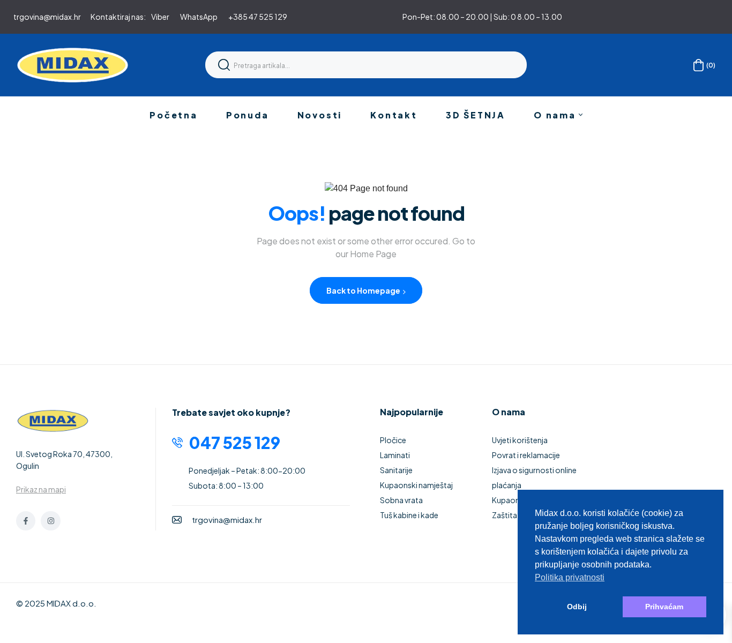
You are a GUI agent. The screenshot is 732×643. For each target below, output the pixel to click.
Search (224, 65)
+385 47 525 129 (257, 16)
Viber (160, 16)
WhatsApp (199, 16)
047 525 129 (234, 442)
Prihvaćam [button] (664, 606)
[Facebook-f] (25, 520)
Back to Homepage (363, 290)
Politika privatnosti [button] (569, 577)
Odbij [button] (577, 606)
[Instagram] (50, 520)
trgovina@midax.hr (47, 16)
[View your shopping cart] (698, 65)
